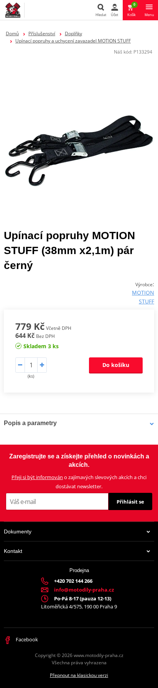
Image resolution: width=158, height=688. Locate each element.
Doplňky (73, 33)
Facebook (26, 639)
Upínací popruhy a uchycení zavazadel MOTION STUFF (73, 40)
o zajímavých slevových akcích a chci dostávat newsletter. (79, 481)
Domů (12, 33)
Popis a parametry (30, 423)
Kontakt (13, 551)
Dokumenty (17, 531)
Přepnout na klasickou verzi (79, 675)
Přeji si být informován (37, 477)
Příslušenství (41, 33)
